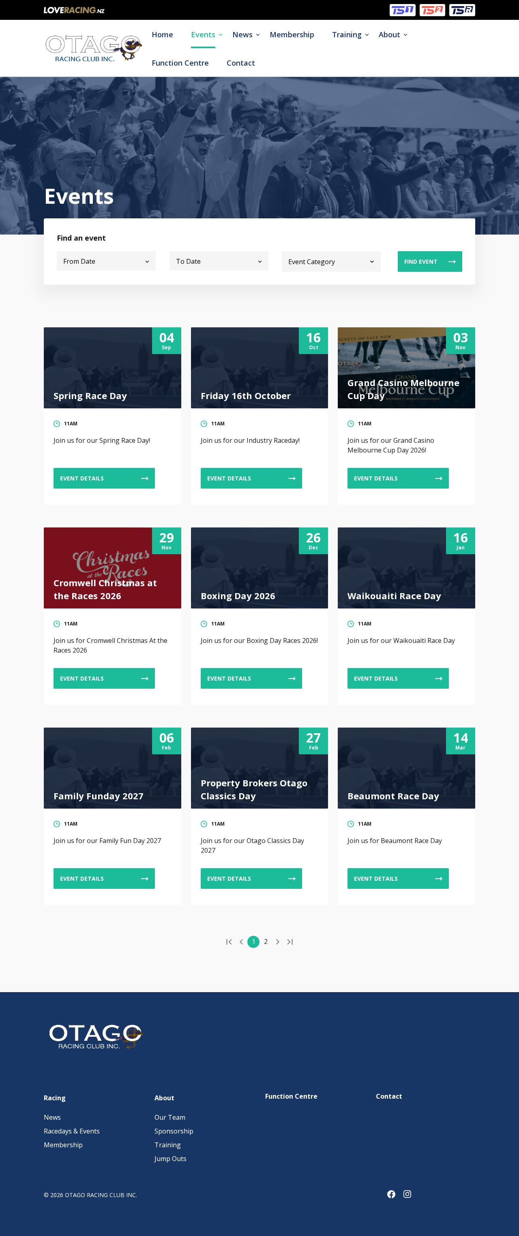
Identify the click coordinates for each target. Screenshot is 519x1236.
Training (347, 34)
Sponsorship (173, 1131)
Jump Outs (170, 1158)
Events (203, 34)
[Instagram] (411, 1196)
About (389, 34)
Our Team (169, 1117)
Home (162, 34)
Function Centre (180, 63)
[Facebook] (395, 1196)
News (242, 34)
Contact (241, 63)
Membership (292, 34)
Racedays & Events (72, 1131)
